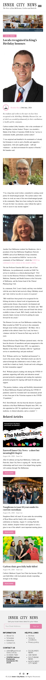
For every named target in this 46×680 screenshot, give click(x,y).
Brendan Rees (15, 107)
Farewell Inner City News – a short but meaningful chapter (21, 451)
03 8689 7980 (12, 655)
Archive (31, 636)
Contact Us (10, 643)
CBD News (32, 655)
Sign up (36, 626)
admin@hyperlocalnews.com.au (13, 652)
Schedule (10, 638)
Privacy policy (33, 642)
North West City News (33, 662)
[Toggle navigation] (39, 6)
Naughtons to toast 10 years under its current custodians (20, 508)
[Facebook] (20, 674)
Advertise (10, 640)
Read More (9, 473)
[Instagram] (23, 674)
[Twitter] (27, 674)
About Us (10, 636)
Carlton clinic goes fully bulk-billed (20, 566)
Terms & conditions (32, 639)
